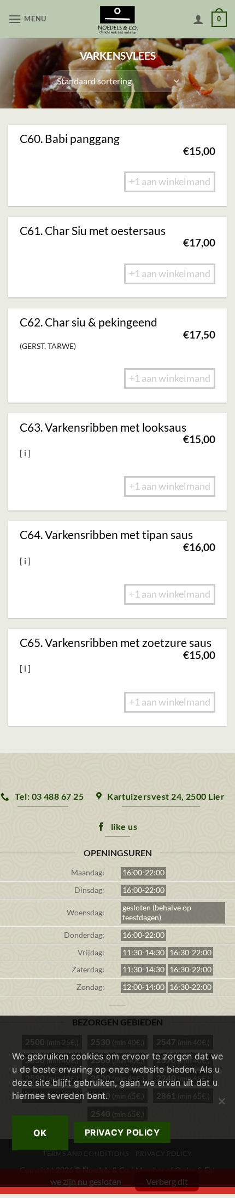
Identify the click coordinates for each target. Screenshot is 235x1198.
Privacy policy (122, 1132)
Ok (40, 1132)
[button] (28, 18)
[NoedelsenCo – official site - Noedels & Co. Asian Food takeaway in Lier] (118, 19)
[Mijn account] (198, 19)
